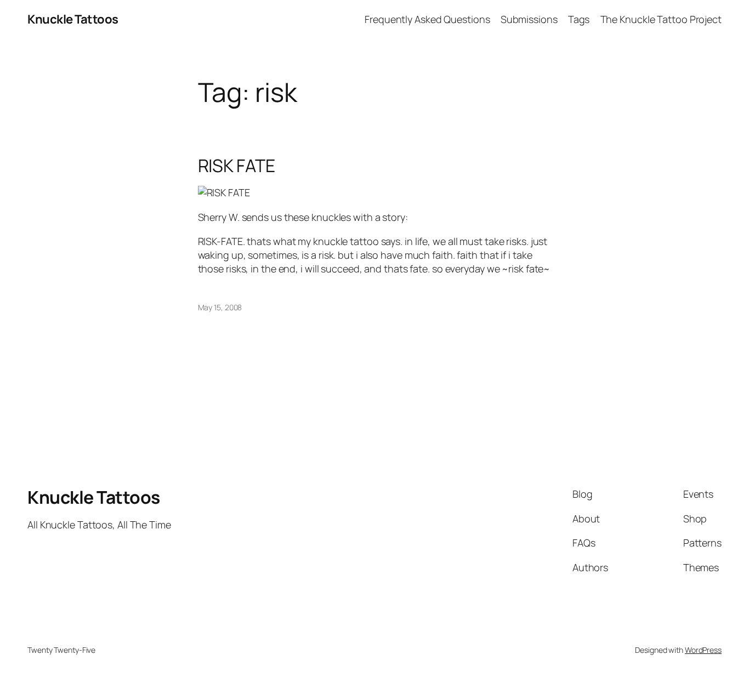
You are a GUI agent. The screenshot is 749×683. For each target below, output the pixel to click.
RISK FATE (236, 165)
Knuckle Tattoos (72, 19)
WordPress (703, 650)
